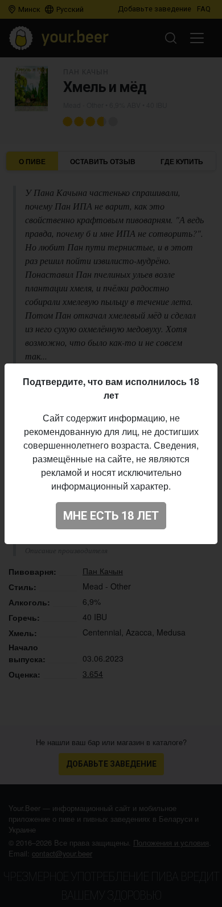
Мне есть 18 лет (111, 516)
